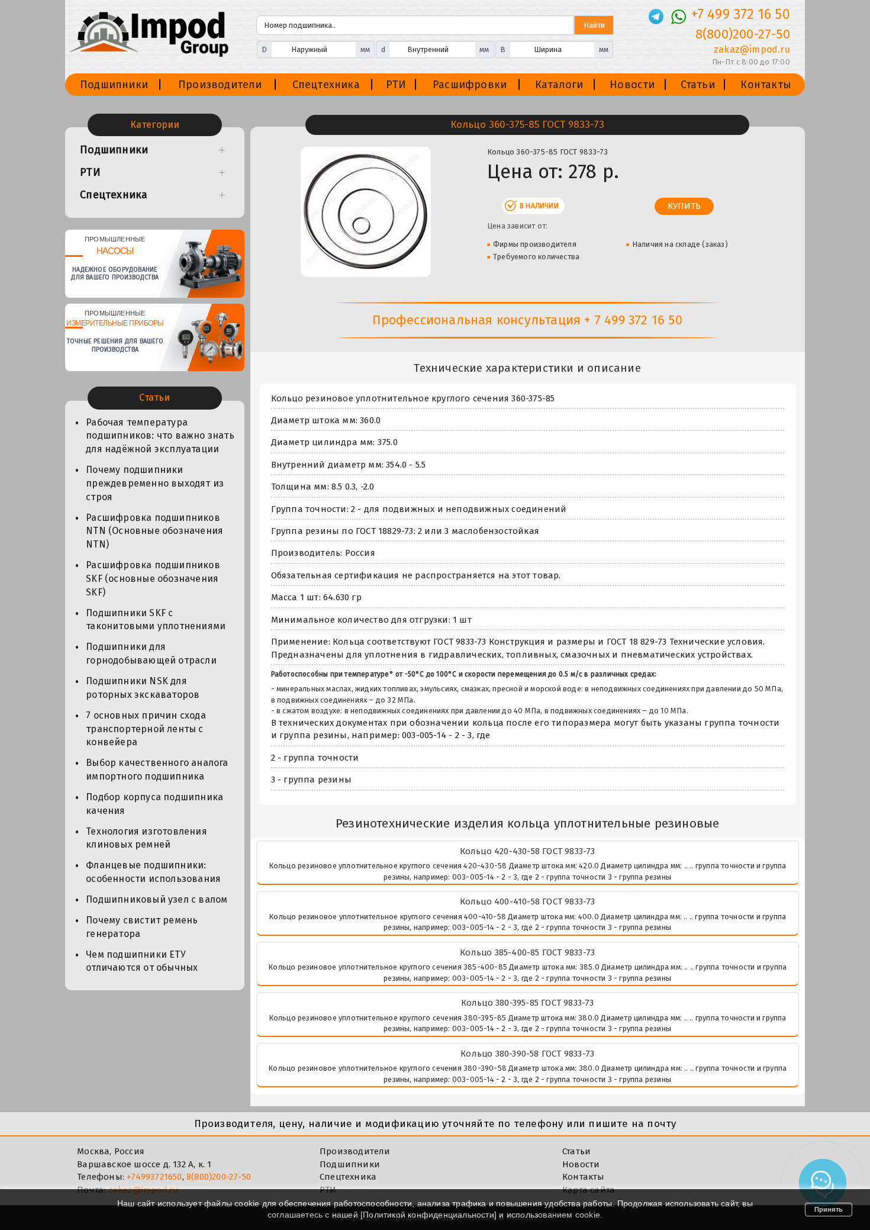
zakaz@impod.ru (752, 49)
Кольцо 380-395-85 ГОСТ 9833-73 (527, 1002)
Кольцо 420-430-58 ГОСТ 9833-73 (527, 851)
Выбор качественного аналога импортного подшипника (157, 769)
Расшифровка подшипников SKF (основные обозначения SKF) (153, 578)
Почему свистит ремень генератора (142, 927)
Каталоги (559, 84)
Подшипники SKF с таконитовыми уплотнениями (155, 619)
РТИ (396, 84)
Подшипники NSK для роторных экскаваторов (142, 687)
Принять (828, 1209)
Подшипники (114, 84)
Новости (632, 84)
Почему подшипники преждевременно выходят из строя (155, 483)
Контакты (765, 84)
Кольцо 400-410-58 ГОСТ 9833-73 (527, 901)
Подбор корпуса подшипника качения (154, 803)
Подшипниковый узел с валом (156, 899)
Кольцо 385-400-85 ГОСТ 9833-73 (527, 952)
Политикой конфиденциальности (428, 1214)
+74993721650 (154, 1176)
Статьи (698, 84)
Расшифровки (470, 84)
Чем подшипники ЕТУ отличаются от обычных (142, 961)
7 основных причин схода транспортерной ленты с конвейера (146, 729)
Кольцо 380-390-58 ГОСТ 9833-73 (527, 1053)
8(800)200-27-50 (742, 34)
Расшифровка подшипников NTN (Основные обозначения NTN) (154, 531)
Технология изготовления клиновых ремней (146, 838)
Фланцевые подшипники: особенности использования (153, 871)
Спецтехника (326, 84)
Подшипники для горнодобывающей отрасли (151, 653)
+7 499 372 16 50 (740, 14)
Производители (220, 84)
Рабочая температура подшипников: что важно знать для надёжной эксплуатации (160, 436)
